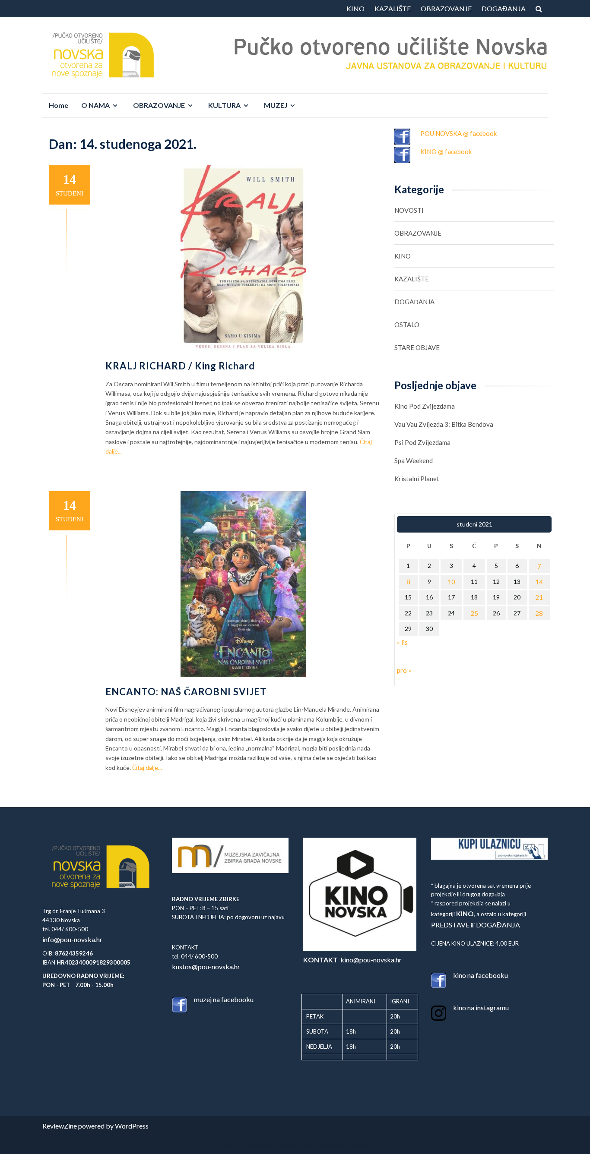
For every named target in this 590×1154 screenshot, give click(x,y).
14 (539, 582)
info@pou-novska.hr (72, 939)
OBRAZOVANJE (446, 8)
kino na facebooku (480, 975)
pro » (404, 670)
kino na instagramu (481, 1007)
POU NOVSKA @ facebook (458, 133)
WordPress (132, 1126)
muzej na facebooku (224, 999)
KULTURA (224, 105)
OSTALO (406, 324)
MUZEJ (275, 105)
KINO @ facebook (446, 151)
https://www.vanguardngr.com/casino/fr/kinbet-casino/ (295, 1144)
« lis (402, 642)
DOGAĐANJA (504, 8)
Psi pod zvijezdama (422, 442)
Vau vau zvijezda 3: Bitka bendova (443, 424)
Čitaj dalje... (147, 767)
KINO (355, 8)
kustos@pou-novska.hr (206, 966)
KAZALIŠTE (392, 8)
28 (539, 613)
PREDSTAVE (450, 925)
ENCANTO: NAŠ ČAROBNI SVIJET (186, 691)
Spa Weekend (413, 460)
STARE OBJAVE (417, 347)
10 (451, 582)
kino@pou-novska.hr (352, 959)
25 (474, 613)
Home (58, 105)
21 (539, 597)
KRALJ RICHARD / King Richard (180, 366)
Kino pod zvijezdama (424, 406)
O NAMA (95, 105)
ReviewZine (59, 1126)
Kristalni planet (416, 478)
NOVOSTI (409, 210)
